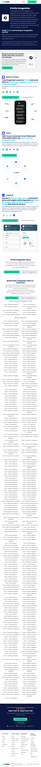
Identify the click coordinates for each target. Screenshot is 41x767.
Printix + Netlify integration (29, 535)
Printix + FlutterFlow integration (29, 418)
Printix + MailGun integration (11, 505)
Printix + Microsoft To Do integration (29, 525)
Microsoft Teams (24, 750)
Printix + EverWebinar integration (29, 406)
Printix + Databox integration (11, 385)
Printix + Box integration (29, 355)
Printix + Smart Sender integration (11, 605)
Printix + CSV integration (29, 381)
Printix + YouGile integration (10, 681)
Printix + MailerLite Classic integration (29, 503)
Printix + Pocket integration (29, 564)
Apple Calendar (34, 749)
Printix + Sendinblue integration (29, 591)
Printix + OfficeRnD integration (29, 539)
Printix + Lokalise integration (11, 497)
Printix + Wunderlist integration (29, 677)
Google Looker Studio (14, 749)
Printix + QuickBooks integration (29, 574)
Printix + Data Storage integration (29, 383)
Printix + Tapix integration (11, 624)
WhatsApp (23, 736)
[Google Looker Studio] (7, 215)
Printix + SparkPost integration (11, 616)
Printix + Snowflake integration (11, 612)
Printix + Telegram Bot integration (11, 628)
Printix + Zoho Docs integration (29, 692)
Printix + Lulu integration (29, 499)
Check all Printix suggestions (29, 272)
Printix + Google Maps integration (11, 446)
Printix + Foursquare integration (29, 420)
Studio (3, 742)
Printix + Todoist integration (11, 639)
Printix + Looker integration (29, 497)
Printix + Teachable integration (11, 626)
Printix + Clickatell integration (11, 369)
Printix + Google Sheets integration (11, 450)
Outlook (13, 751)
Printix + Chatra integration (29, 365)
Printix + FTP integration (29, 424)
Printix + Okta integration (11, 543)
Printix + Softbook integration (29, 612)
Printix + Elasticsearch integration (29, 400)
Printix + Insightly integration (11, 471)
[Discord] (14, 91)
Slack (22, 748)
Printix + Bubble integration (10, 359)
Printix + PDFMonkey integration (29, 562)
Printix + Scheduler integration (11, 587)
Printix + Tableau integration (29, 622)
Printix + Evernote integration (11, 406)
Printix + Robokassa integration (11, 581)
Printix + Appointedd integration (29, 335)
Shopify (32, 741)
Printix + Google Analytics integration (29, 434)
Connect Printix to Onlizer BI (10, 220)
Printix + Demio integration (11, 391)
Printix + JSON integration (29, 478)
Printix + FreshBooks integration (10, 422)
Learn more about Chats (9, 155)
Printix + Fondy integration (11, 420)
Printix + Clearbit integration (11, 367)
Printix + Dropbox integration (29, 395)
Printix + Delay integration (29, 389)
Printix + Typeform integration (29, 647)
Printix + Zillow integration (29, 686)
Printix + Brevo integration (11, 357)
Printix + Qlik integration (11, 574)
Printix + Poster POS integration (11, 568)
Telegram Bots (24, 744)
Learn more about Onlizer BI (27, 220)
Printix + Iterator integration (29, 476)
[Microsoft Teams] (10, 91)
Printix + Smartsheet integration (29, 605)
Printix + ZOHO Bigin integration (10, 688)
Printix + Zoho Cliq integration (29, 690)
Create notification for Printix (11, 97)
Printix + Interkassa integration (29, 474)
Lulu (31, 754)
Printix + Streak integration (29, 618)
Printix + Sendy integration (11, 597)
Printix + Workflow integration (29, 675)
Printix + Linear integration (11, 492)
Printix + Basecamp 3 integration (10, 348)
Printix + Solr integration (11, 614)
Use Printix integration (12, 298)
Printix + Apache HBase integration (29, 331)
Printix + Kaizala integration (10, 482)
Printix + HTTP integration (11, 463)
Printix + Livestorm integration (29, 495)
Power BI (13, 746)
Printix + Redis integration (11, 578)
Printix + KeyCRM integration (29, 484)
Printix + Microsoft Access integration (11, 513)
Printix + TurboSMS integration (29, 643)
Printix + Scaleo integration (29, 585)
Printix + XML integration (29, 679)
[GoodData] (14, 215)
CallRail (32, 738)
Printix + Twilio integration (11, 645)
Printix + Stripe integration (11, 620)
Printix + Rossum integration (29, 581)
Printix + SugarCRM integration (29, 620)
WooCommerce (15, 740)
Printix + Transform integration (29, 639)
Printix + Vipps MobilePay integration (29, 651)
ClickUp (13, 742)
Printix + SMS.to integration (11, 607)
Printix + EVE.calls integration (29, 404)
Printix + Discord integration (29, 391)
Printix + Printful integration (10, 570)
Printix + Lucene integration (10, 499)
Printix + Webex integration (11, 663)
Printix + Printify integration (29, 570)
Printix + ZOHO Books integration (29, 688)
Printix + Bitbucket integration (29, 353)
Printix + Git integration (10, 428)
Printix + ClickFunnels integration (29, 369)
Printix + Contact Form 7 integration (11, 379)
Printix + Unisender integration (11, 649)
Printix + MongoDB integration (11, 531)
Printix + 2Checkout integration (11, 321)
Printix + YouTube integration (11, 683)
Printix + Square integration (29, 616)
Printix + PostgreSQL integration (29, 568)
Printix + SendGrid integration (11, 591)
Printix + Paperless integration (29, 555)
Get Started (32, 2)
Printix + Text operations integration (10, 634)
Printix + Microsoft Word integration (10, 527)
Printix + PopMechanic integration (29, 566)
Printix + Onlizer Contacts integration (29, 547)
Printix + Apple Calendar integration (29, 333)
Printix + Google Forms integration (29, 444)
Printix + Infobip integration (10, 469)
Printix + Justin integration (29, 480)
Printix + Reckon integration (29, 576)
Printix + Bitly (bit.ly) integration (10, 355)
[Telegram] (7, 91)
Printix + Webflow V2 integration (10, 665)
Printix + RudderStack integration (29, 583)
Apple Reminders (34, 751)
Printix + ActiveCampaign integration (29, 321)
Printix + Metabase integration (29, 511)
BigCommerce (14, 753)
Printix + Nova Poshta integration (11, 537)
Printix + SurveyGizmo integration (11, 622)
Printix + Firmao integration (10, 418)
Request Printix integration (11, 272)
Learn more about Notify (27, 97)
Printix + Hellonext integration (29, 459)
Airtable (13, 744)
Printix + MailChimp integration (29, 501)
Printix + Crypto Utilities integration (11, 381)
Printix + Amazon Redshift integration (11, 329)
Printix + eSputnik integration (29, 402)
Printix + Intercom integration (11, 474)
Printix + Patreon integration (11, 557)
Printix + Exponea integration (29, 408)
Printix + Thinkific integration (29, 634)
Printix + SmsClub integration (11, 610)
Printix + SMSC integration (29, 607)
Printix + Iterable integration (11, 476)
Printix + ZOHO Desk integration (10, 692)
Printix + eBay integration (11, 400)
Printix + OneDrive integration (11, 545)
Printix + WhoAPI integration (10, 673)
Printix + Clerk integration (29, 367)
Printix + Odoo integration (29, 537)
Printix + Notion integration (10, 312)
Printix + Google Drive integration (11, 444)
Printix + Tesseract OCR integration (11, 632)
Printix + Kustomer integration (29, 488)
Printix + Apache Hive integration (11, 333)
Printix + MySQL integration (11, 535)
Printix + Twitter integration (10, 647)
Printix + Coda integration (11, 372)
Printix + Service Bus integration (29, 597)
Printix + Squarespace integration (11, 618)
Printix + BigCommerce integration (11, 351)
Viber (22, 754)
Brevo (32, 740)
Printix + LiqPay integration (11, 495)
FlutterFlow (33, 747)
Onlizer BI (4, 738)
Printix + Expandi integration (11, 408)
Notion (13, 736)
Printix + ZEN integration (29, 683)
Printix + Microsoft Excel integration (29, 517)
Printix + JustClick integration (11, 480)
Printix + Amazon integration (11, 325)
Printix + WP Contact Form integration (11, 677)
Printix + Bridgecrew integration (29, 357)
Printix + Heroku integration (10, 461)
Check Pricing (20, 722)
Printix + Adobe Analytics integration (10, 323)
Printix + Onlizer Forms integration (11, 549)
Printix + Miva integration (11, 529)
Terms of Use (29, 764)
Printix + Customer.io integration (11, 383)
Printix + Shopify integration (10, 601)
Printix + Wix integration (29, 673)
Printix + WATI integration (11, 653)
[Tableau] (10, 215)
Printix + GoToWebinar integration (29, 452)
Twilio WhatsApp (24, 740)
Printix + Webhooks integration (29, 665)
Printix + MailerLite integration (11, 503)
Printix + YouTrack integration (29, 681)
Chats (3, 740)
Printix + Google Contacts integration (29, 436)
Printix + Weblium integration (29, 667)
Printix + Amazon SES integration (10, 331)
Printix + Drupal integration (11, 398)
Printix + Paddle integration (29, 553)
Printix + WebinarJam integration (11, 667)
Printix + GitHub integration (29, 428)
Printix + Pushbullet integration (29, 572)
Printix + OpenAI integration (10, 551)
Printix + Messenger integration (11, 511)
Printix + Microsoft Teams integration (11, 525)
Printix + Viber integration (29, 649)
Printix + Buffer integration (29, 359)
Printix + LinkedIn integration (29, 492)
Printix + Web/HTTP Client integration (11, 659)
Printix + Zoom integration (11, 698)
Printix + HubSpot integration (11, 466)
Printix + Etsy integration (11, 404)
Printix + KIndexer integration (11, 486)
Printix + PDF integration (11, 562)
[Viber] (17, 91)
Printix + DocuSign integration (29, 393)
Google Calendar (15, 738)
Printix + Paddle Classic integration (11, 555)
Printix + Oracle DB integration (11, 553)
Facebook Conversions (33, 744)
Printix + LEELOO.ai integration (29, 490)
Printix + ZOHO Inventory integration (10, 694)
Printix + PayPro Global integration (29, 560)
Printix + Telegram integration (29, 626)
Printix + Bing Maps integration (29, 351)
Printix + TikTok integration (10, 636)
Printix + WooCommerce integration (11, 310)
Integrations (4, 744)
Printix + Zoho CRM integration (29, 314)
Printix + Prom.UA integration (11, 572)
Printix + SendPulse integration (11, 593)
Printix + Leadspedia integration (10, 490)
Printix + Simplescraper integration (11, 603)
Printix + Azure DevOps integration (11, 341)
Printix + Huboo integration (29, 463)
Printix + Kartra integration (11, 484)
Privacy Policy (36, 764)
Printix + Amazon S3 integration (29, 329)
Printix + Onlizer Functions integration (29, 549)
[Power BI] (3, 215)
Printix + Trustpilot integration (11, 643)
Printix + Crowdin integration (29, 379)
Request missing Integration (27, 298)
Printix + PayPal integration (11, 560)
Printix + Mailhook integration (29, 505)
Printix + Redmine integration (29, 578)
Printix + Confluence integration (11, 375)
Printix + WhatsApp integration (11, 304)
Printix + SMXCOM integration (29, 610)
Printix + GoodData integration (11, 434)
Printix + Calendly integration (11, 361)
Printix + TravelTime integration (10, 641)
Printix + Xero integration (11, 679)
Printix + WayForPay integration (11, 655)
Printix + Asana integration (11, 337)
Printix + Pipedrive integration (11, 564)
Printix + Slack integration (29, 304)
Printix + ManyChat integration (11, 509)
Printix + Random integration (11, 576)
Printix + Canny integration (11, 363)
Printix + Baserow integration (29, 348)
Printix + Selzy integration (29, 587)
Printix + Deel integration (11, 389)
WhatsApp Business (25, 738)
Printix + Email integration (11, 402)
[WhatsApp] (3, 91)
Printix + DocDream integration (11, 393)
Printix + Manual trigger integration (29, 507)
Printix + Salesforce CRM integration (11, 585)
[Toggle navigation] (15, 2)
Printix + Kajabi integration (29, 482)
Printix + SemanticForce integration (29, 589)
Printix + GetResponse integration (11, 426)
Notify (3, 736)
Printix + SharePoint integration (11, 599)
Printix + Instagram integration (29, 471)
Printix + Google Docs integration (29, 440)
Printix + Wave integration (29, 653)
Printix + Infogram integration (29, 469)
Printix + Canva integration (29, 363)
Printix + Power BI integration (11, 306)
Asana (13, 755)
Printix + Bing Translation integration (11, 353)
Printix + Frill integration (11, 424)
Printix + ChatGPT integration (11, 365)
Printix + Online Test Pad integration (10, 547)
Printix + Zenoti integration (11, 686)
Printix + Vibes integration (11, 651)
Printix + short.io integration (29, 601)
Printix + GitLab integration (11, 430)
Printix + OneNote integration (29, 545)
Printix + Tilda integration (29, 636)
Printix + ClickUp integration (29, 312)
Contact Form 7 (34, 756)
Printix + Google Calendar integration (10, 314)
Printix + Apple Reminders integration (11, 335)
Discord (22, 746)
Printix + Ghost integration (29, 426)
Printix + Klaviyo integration (29, 486)
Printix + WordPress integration (11, 675)
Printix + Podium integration (10, 566)
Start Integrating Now (20, 719)
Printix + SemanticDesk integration (11, 589)
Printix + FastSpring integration (29, 414)
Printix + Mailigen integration (11, 507)
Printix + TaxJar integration (29, 624)
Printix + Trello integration (29, 641)
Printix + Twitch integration (29, 645)
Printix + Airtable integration (29, 323)
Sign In (23, 2)
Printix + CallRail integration (29, 361)
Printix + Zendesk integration (29, 310)
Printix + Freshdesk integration (29, 422)
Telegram (23, 742)
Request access (7, 68)
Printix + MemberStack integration (29, 509)
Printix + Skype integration (29, 603)
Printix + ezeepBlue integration (11, 410)
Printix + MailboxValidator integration (11, 501)
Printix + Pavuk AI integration (29, 557)
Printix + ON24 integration (29, 543)
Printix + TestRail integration (29, 632)
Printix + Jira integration (10, 478)
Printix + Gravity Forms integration (11, 455)
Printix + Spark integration (29, 614)
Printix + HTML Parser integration (29, 461)
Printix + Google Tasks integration (29, 450)
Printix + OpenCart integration (29, 551)
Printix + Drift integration (11, 395)
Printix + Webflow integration (29, 663)
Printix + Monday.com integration (29, 529)
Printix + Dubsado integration (29, 398)
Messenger (23, 752)
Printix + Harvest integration (11, 459)
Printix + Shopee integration (29, 599)
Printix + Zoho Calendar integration (11, 690)
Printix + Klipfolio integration (11, 488)
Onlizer (3, 746)
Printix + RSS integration (11, 583)
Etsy (32, 753)
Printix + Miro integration (29, 527)
